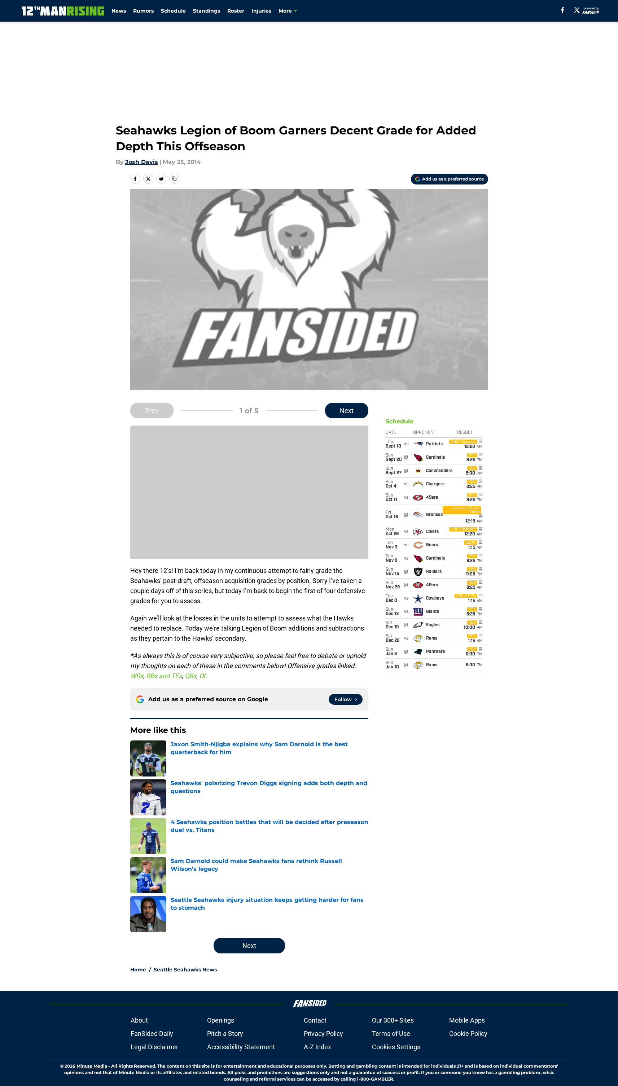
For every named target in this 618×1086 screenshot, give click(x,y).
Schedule (173, 11)
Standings (206, 11)
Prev (151, 410)
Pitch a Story (225, 1033)
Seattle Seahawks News (185, 969)
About (139, 1020)
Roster (235, 11)
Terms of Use (391, 1033)
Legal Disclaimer (154, 1047)
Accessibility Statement (241, 1047)
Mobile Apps (467, 1020)
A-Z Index (317, 1047)
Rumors (143, 11)
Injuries (261, 11)
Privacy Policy (323, 1033)
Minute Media (91, 1066)
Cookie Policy (468, 1033)
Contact (315, 1020)
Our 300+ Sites (393, 1020)
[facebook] (562, 10)
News (118, 11)
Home (138, 969)
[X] (577, 10)
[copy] (174, 179)
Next (347, 410)
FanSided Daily (152, 1033)
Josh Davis (141, 162)
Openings (220, 1020)
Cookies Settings (396, 1047)
